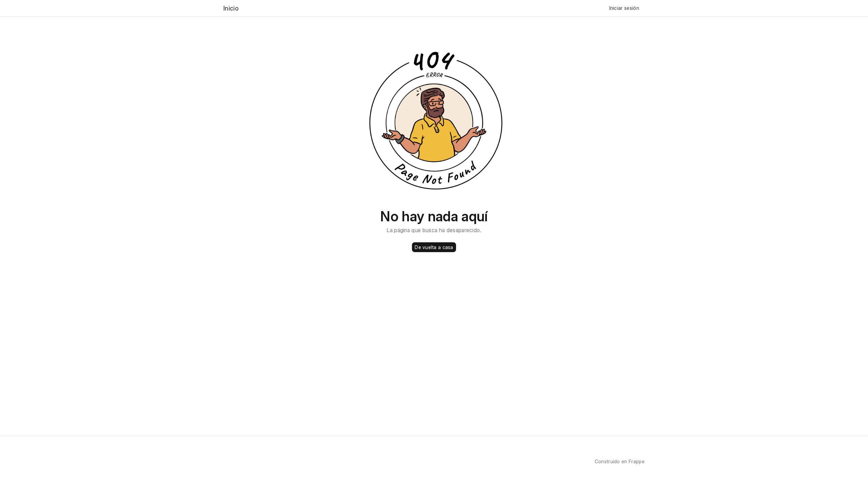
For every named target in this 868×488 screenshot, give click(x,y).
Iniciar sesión (624, 8)
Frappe (637, 461)
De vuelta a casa (434, 247)
